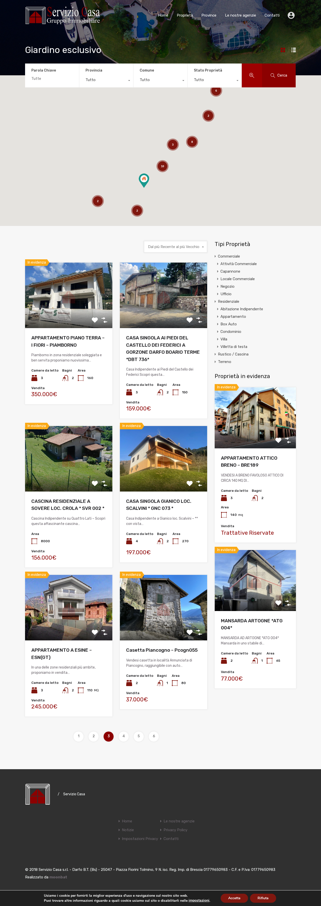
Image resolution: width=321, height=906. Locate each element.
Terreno (224, 361)
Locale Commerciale (237, 279)
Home (163, 15)
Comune (147, 70)
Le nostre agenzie (240, 15)
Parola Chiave (43, 71)
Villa (223, 339)
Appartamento (233, 316)
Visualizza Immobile (69, 315)
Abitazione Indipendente (241, 309)
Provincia (94, 70)
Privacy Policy (175, 830)
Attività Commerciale (238, 264)
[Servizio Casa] (62, 22)
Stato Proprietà (208, 70)
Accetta (234, 898)
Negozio (227, 286)
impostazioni (199, 900)
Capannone (230, 271)
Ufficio (225, 294)
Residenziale (228, 301)
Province (208, 15)
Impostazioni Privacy (140, 839)
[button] (144, 180)
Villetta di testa (233, 346)
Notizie (128, 830)
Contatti (272, 15)
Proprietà (185, 15)
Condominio (230, 331)
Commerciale (229, 256)
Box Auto (228, 324)
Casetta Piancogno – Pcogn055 (162, 650)
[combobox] (106, 81)
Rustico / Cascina (233, 354)
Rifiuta (263, 898)
